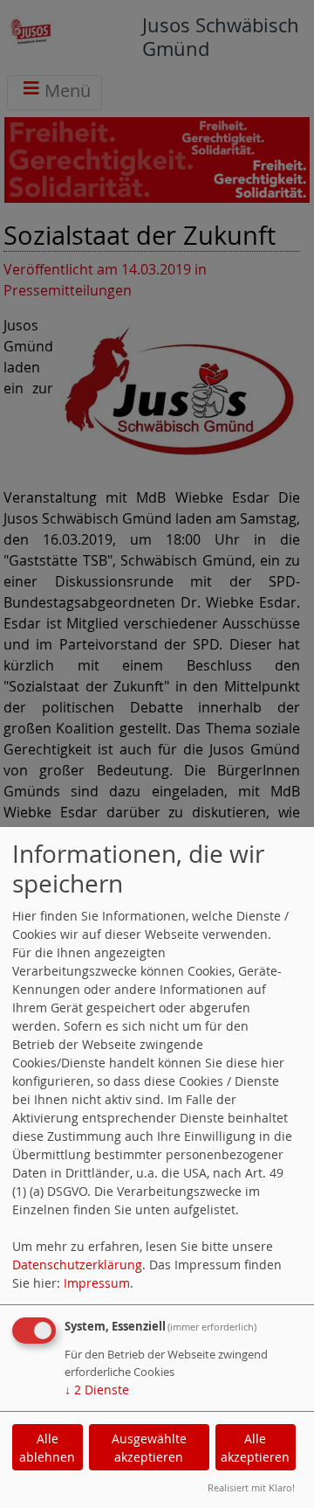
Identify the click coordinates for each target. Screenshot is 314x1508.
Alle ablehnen (47, 1447)
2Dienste (97, 1389)
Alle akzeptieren (255, 1447)
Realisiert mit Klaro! (251, 1487)
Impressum (97, 1283)
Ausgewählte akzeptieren (149, 1447)
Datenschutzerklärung (77, 1264)
